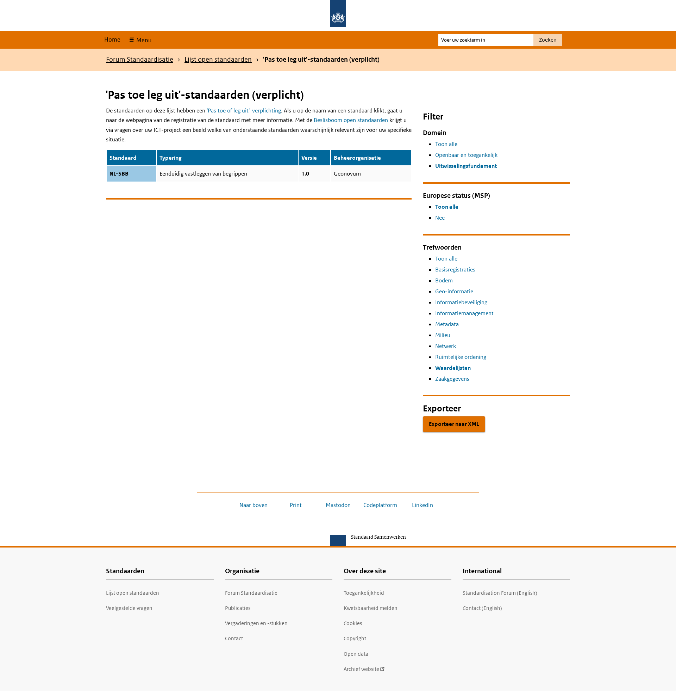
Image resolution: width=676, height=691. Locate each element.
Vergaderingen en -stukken (256, 623)
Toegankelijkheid (364, 592)
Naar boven (253, 505)
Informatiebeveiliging (461, 302)
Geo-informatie (454, 291)
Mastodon (338, 505)
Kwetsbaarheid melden (371, 608)
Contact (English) (482, 608)
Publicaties (237, 608)
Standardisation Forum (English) (500, 592)
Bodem (444, 280)
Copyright (355, 638)
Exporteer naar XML (454, 424)
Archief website (361, 669)
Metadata (447, 324)
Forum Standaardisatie (139, 59)
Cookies (353, 623)
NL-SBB (119, 173)
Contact (234, 638)
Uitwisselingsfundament (466, 166)
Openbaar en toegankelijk (466, 155)
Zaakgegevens (452, 379)
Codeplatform (380, 505)
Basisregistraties (455, 269)
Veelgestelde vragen (129, 608)
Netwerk (445, 346)
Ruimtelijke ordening (460, 357)
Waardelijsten (453, 368)
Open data (356, 653)
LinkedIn (422, 505)
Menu (143, 40)
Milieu (442, 335)
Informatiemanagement (464, 313)
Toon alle (446, 144)
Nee (440, 217)
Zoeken (548, 39)
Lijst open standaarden (218, 59)
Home (112, 39)
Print (296, 505)
